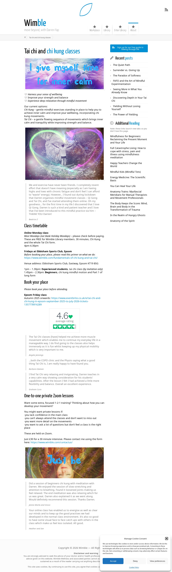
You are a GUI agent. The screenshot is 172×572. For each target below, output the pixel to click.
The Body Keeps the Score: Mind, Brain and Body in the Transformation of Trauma (129, 206)
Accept (113, 561)
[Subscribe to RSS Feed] (166, 9)
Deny (135, 561)
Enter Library (120, 30)
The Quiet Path (121, 64)
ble (35, 23)
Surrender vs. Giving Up (126, 70)
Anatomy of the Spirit (122, 220)
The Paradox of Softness (127, 75)
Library (107, 30)
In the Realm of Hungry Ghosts (127, 215)
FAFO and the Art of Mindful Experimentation (128, 82)
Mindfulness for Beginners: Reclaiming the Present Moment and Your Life (128, 139)
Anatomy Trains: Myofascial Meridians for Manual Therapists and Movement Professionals (128, 194)
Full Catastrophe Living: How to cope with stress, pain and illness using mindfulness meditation (128, 152)
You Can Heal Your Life (123, 186)
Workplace (94, 30)
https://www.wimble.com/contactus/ (52, 442)
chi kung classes (52, 51)
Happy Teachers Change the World (126, 164)
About (133, 30)
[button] (166, 538)
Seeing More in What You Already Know (127, 91)
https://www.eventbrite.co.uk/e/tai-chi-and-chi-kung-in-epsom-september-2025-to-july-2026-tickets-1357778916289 (62, 301)
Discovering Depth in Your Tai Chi (129, 99)
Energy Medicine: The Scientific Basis (128, 179)
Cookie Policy (134, 567)
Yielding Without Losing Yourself (126, 107)
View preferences (157, 561)
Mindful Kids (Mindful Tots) (125, 171)
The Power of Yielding (125, 114)
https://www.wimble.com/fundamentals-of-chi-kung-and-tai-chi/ (61, 257)
